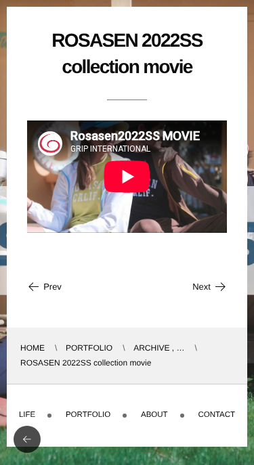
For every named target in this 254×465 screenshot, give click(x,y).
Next (201, 287)
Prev (52, 287)
